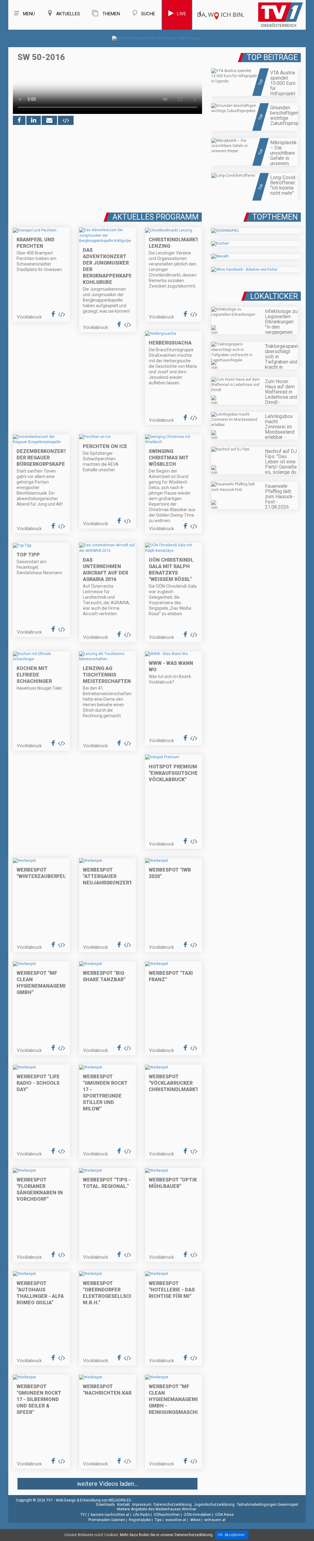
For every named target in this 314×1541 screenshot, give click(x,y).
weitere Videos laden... (107, 1483)
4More (195, 1520)
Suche (148, 14)
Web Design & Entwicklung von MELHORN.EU (93, 1500)
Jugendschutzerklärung (214, 1504)
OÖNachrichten (167, 1515)
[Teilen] (49, 120)
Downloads (105, 1504)
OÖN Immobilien (197, 1515)
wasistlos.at (175, 1520)
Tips (158, 1520)
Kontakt (123, 1504)
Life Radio (141, 1515)
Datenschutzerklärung (173, 1504)
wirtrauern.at (215, 1520)
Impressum (141, 1504)
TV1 (83, 1515)
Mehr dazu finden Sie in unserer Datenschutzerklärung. (166, 1535)
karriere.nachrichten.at (110, 1515)
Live (181, 14)
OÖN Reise (224, 1515)
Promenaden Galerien (106, 1520)
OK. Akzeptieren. (232, 1535)
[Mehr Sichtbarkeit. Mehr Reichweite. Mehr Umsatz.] (157, 38)
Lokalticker (274, 296)
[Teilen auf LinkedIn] (33, 120)
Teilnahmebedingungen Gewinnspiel (267, 1504)
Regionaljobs (140, 1520)
